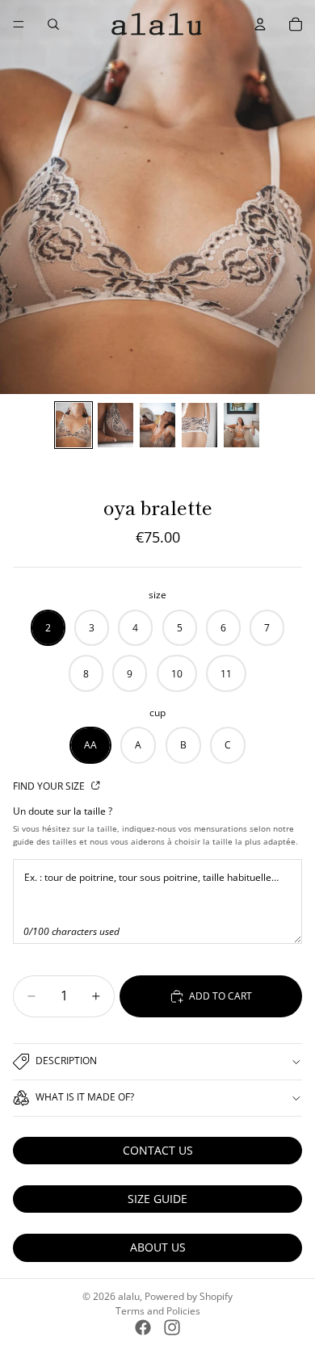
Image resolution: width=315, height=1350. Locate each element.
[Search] (53, 24)
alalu (129, 1296)
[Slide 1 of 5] (73, 425)
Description (66, 1060)
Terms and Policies (158, 1311)
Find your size (50, 786)
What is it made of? (85, 1097)
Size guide (157, 1198)
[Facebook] (143, 1327)
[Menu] (18, 24)
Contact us (158, 1150)
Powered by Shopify (189, 1296)
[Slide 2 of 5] (115, 425)
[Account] (260, 24)
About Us (158, 1247)
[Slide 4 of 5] (199, 425)
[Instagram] (172, 1327)
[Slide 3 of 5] (157, 425)
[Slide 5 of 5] (241, 425)
